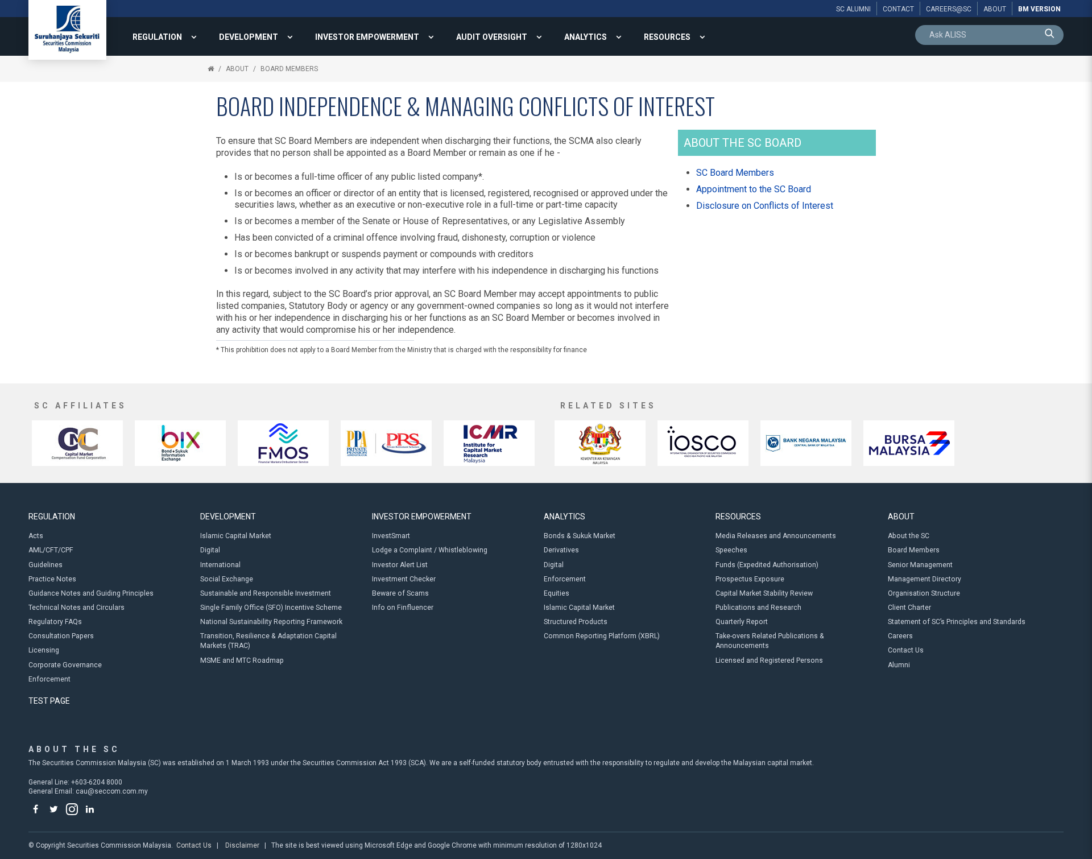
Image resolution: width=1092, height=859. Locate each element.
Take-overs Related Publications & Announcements (769, 641)
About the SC (908, 536)
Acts (35, 536)
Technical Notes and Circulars (76, 608)
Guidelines (45, 565)
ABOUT (237, 69)
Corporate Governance (65, 665)
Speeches (731, 550)
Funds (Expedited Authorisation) (766, 565)
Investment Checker (404, 579)
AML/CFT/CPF (50, 550)
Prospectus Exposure (749, 579)
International (220, 565)
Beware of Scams (400, 593)
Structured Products (575, 622)
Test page (49, 700)
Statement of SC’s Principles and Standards (956, 622)
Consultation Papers (61, 636)
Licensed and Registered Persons (769, 660)
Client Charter (909, 608)
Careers (900, 636)
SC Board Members (735, 172)
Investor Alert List (400, 565)
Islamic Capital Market (235, 536)
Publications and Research (758, 608)
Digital (210, 550)
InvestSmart (391, 536)
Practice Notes (52, 579)
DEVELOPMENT (248, 37)
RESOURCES (667, 37)
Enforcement (49, 679)
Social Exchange (226, 579)
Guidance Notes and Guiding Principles (91, 593)
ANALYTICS (585, 37)
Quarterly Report (741, 622)
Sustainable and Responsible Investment (265, 593)
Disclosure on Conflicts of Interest (764, 205)
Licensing (43, 650)
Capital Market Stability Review (764, 593)
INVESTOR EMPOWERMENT (367, 37)
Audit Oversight (491, 37)
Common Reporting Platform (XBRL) (602, 636)
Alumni (899, 665)
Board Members (289, 69)
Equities (556, 593)
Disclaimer (242, 845)
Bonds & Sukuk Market (579, 536)
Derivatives (561, 550)
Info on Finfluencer (402, 608)
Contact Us (906, 650)
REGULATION (157, 37)
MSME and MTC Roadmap (242, 660)
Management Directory (924, 579)
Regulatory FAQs (55, 622)
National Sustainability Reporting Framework (271, 622)
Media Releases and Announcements (775, 536)
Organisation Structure (924, 593)
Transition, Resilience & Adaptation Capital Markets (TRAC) (268, 641)
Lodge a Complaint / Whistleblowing (429, 550)
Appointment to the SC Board (753, 189)
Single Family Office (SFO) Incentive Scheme (271, 608)
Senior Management (920, 565)
